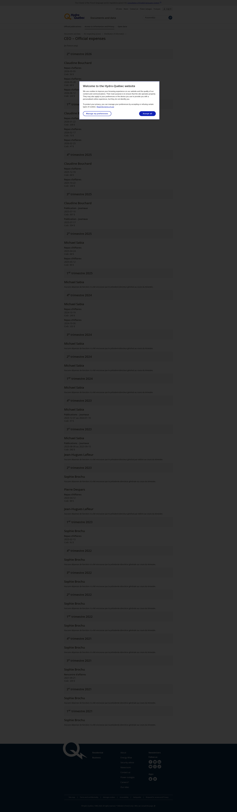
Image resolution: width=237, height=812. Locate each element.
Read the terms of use (105, 107)
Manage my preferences (97, 114)
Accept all (147, 114)
